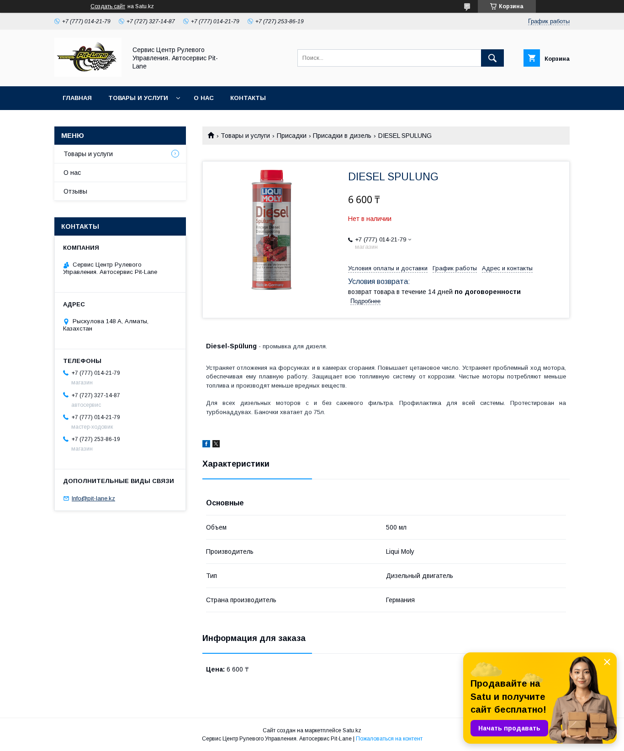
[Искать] (492, 58)
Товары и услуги (138, 98)
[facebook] (206, 445)
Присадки (292, 135)
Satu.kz (352, 730)
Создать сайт (107, 6)
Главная (77, 98)
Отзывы (75, 191)
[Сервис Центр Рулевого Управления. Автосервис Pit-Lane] (88, 74)
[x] (216, 445)
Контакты (248, 98)
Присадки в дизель (342, 135)
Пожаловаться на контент (389, 738)
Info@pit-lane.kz (93, 498)
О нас (204, 98)
